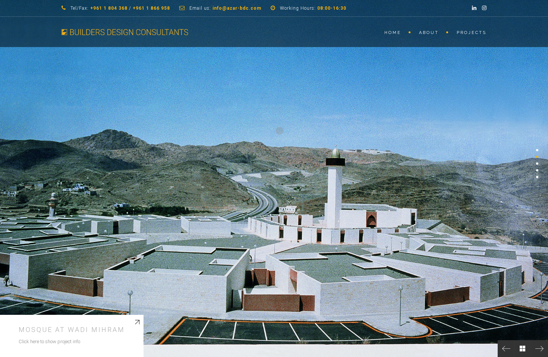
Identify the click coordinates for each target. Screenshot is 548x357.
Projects (471, 32)
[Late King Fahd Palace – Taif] (506, 348)
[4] (537, 170)
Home (392, 32)
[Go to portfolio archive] (522, 348)
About (429, 32)
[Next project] (539, 348)
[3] (537, 163)
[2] (537, 156)
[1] (537, 150)
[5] (537, 177)
